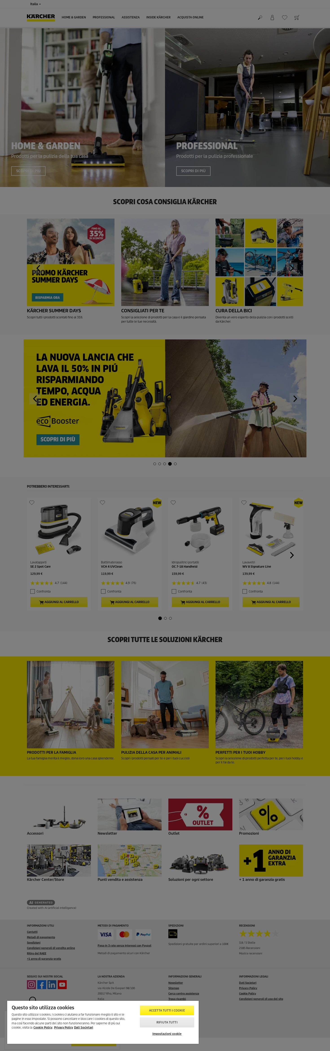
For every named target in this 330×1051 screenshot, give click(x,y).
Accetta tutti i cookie (167, 1010)
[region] (103, 1022)
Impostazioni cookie (167, 1034)
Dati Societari (83, 1027)
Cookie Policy (42, 1027)
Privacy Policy (63, 1027)
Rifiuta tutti (167, 1022)
